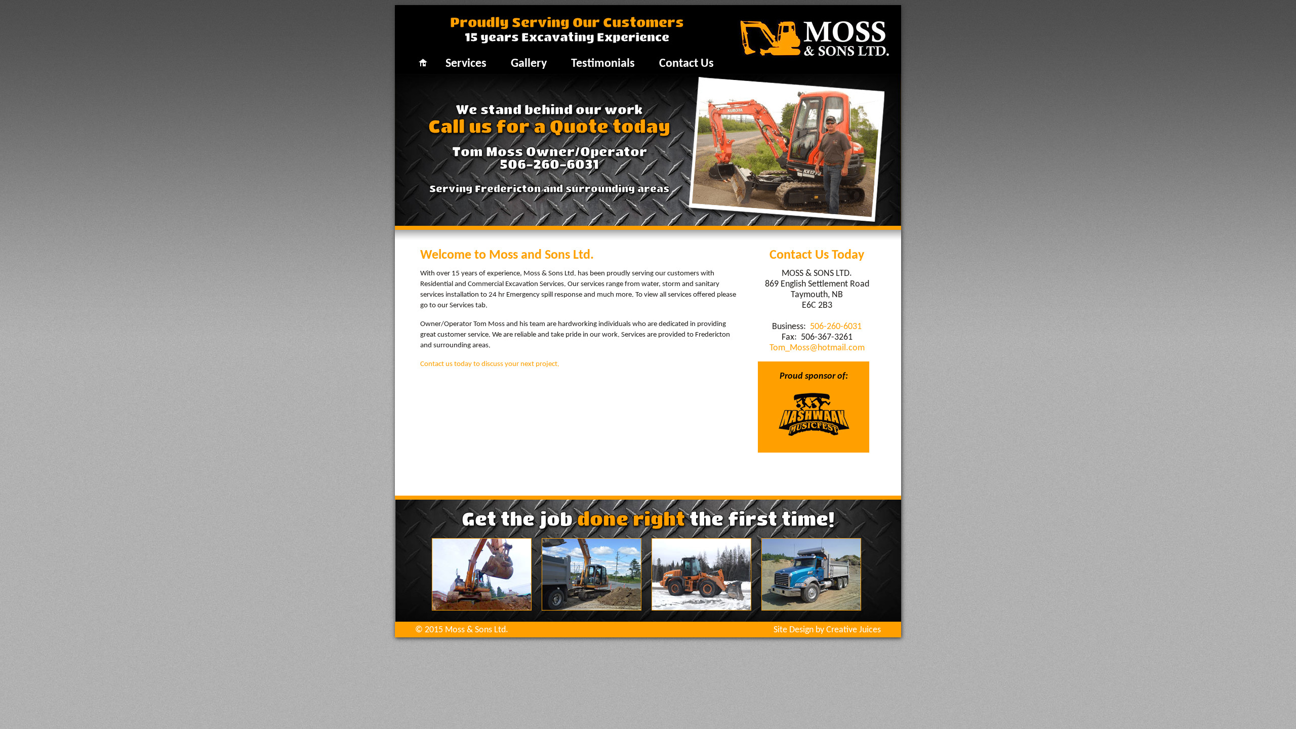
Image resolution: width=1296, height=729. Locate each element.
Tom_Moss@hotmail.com (817, 348)
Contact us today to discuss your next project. (489, 364)
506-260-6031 (549, 164)
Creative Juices (853, 630)
